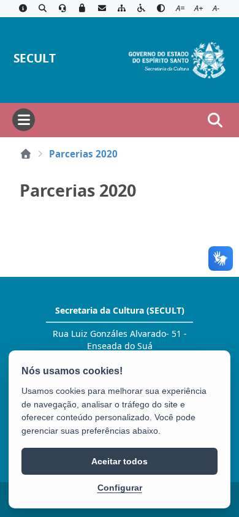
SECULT (34, 58)
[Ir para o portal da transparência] (42, 8)
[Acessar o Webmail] (102, 8)
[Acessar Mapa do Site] (121, 8)
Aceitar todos (119, 461)
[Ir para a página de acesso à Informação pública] (23, 8)
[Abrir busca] (215, 120)
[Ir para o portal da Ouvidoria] (62, 8)
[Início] (26, 154)
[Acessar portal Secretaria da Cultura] (177, 59)
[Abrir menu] (23, 119)
